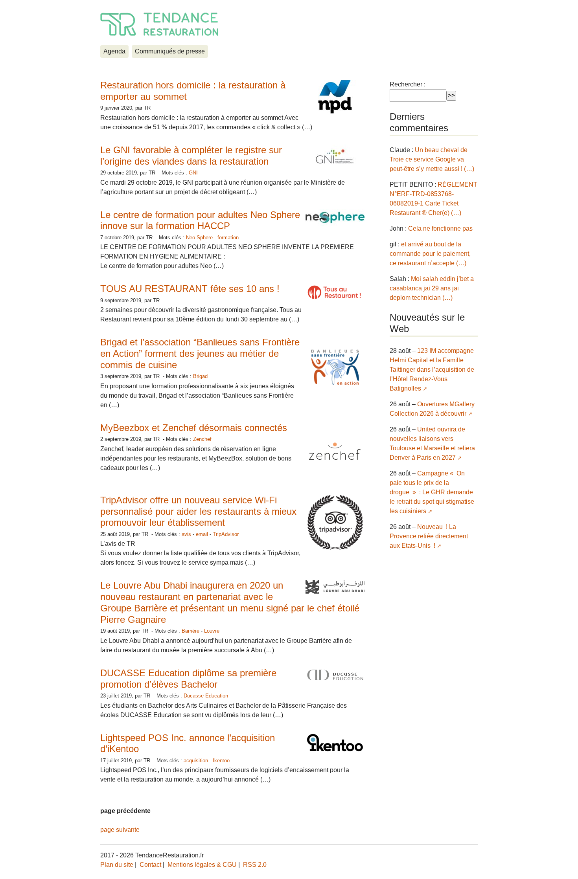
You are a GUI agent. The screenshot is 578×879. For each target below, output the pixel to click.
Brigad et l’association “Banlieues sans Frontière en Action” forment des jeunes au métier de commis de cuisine (200, 353)
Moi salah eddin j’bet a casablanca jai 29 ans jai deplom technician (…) (432, 288)
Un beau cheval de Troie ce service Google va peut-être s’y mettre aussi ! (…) (432, 159)
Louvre (211, 631)
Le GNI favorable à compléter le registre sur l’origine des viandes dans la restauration (191, 156)
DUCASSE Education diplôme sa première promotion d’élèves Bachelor (188, 679)
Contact (150, 864)
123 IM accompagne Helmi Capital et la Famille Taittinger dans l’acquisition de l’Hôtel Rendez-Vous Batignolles (432, 369)
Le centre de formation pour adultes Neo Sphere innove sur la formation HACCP (200, 220)
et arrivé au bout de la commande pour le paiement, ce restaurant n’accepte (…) (430, 253)
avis (186, 534)
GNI (193, 173)
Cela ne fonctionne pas (440, 228)
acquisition (196, 760)
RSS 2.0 (255, 864)
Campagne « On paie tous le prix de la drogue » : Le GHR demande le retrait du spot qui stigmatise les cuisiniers (432, 492)
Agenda (114, 51)
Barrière (190, 631)
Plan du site (116, 864)
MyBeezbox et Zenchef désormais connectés (193, 427)
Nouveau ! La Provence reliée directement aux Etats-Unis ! (429, 536)
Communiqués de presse (170, 51)
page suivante (120, 829)
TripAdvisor (226, 534)
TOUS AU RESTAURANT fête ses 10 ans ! (190, 288)
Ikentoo (221, 760)
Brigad (200, 376)
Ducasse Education (206, 696)
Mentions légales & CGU (202, 864)
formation (228, 237)
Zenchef (202, 439)
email (202, 534)
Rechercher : (407, 84)
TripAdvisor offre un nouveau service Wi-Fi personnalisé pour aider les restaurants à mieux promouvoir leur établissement (198, 511)
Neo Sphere (199, 237)
